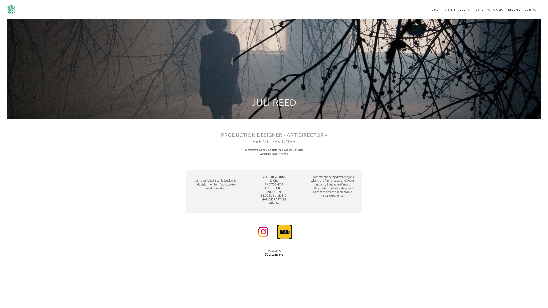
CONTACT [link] (532, 9)
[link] (11, 9)
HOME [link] (434, 9)
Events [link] (465, 9)
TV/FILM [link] (449, 9)
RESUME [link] (514, 9)
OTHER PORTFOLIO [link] (490, 9)
